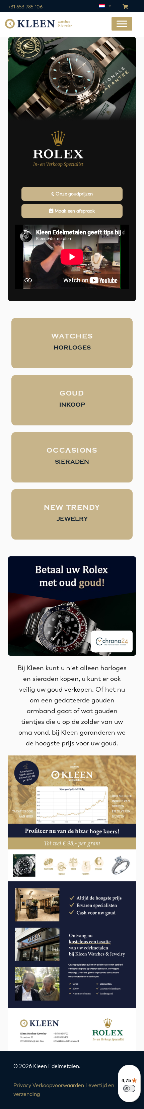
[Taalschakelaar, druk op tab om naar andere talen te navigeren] (104, 6)
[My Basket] (125, 7)
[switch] (129, 1088)
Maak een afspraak (74, 211)
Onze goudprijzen (73, 194)
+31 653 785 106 (25, 7)
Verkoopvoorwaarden (58, 1085)
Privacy (22, 1085)
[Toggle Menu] (122, 24)
